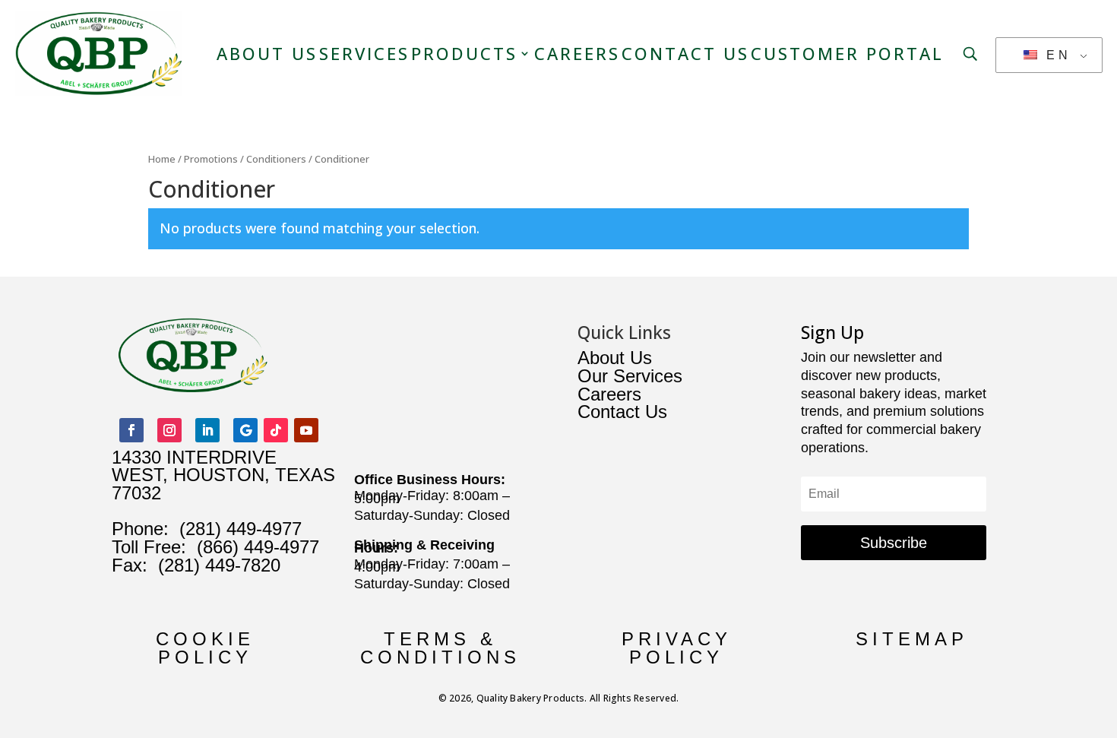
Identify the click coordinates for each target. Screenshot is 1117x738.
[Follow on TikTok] (276, 430)
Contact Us (685, 53)
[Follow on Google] (245, 430)
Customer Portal (847, 53)
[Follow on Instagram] (169, 430)
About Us (267, 53)
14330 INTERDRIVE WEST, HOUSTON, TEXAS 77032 (223, 475)
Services (364, 53)
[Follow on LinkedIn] (207, 430)
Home (162, 159)
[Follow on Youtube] (306, 430)
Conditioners (276, 159)
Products (464, 53)
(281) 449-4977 (240, 528)
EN (1055, 55)
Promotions (211, 159)
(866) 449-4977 (258, 547)
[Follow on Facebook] (131, 430)
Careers (577, 53)
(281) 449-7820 (213, 565)
